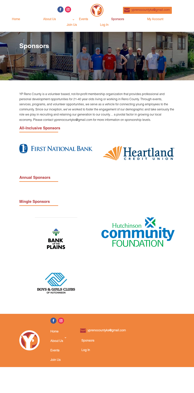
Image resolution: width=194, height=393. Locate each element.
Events (83, 19)
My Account (155, 19)
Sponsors (117, 19)
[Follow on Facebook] (60, 9)
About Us (49, 19)
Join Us (72, 25)
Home (16, 19)
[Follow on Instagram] (68, 9)
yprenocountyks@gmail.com (150, 10)
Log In (104, 25)
